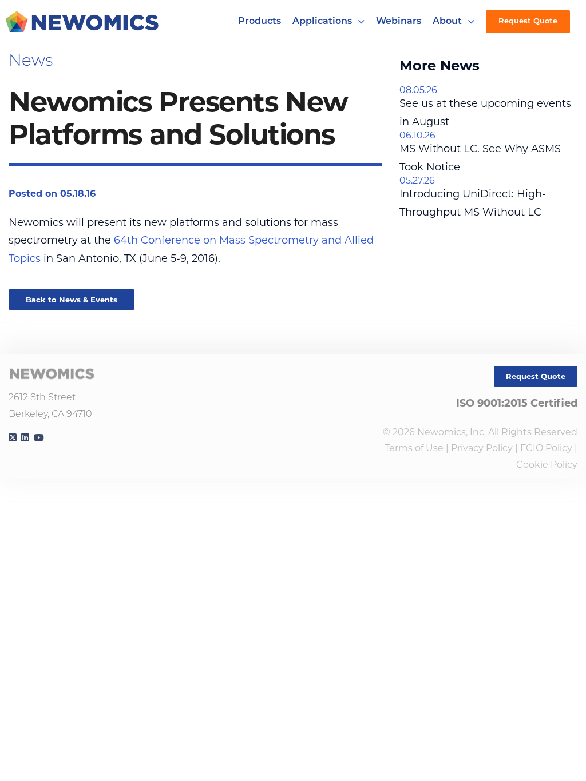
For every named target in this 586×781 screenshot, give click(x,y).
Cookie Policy (546, 464)
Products (259, 21)
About (447, 21)
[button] (361, 21)
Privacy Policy (482, 448)
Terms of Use (414, 448)
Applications (322, 21)
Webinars (398, 21)
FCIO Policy (546, 448)
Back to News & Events (71, 299)
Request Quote (527, 21)
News (31, 62)
